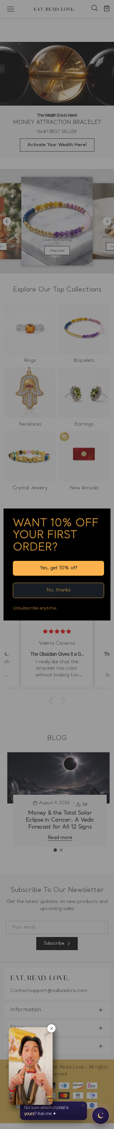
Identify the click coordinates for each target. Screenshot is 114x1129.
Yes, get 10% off (58, 568)
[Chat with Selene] (100, 1115)
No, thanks (58, 590)
